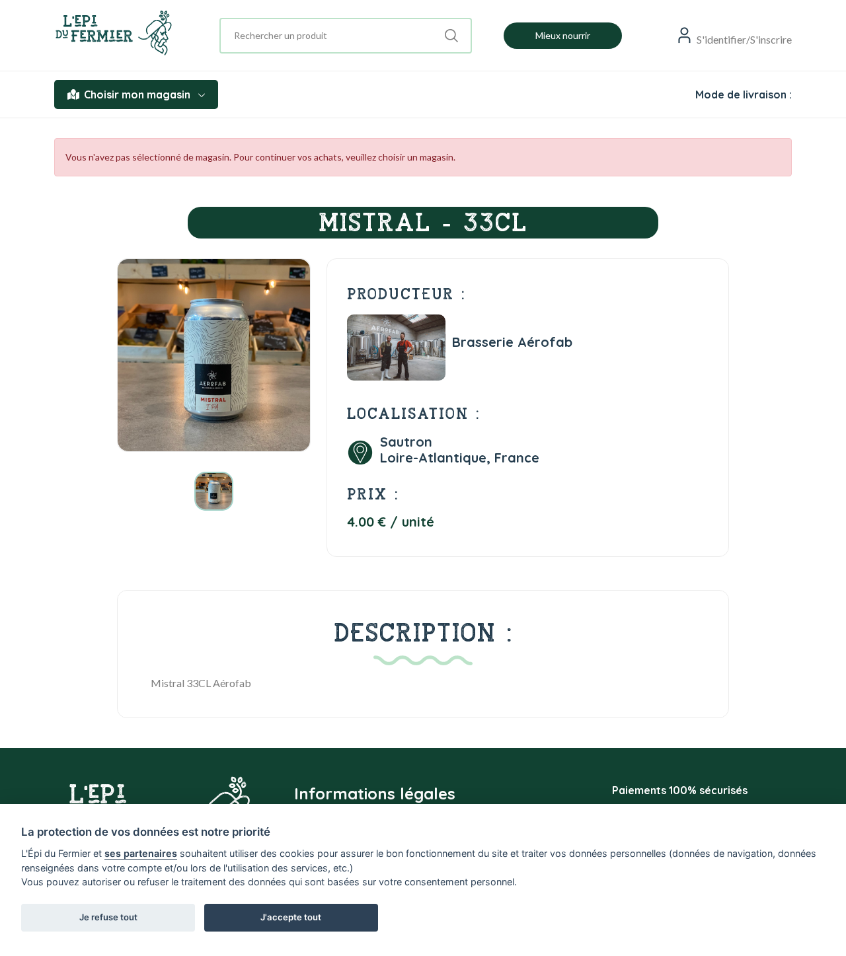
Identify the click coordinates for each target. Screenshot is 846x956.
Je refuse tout (108, 917)
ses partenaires (140, 853)
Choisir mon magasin (137, 94)
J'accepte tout (290, 917)
